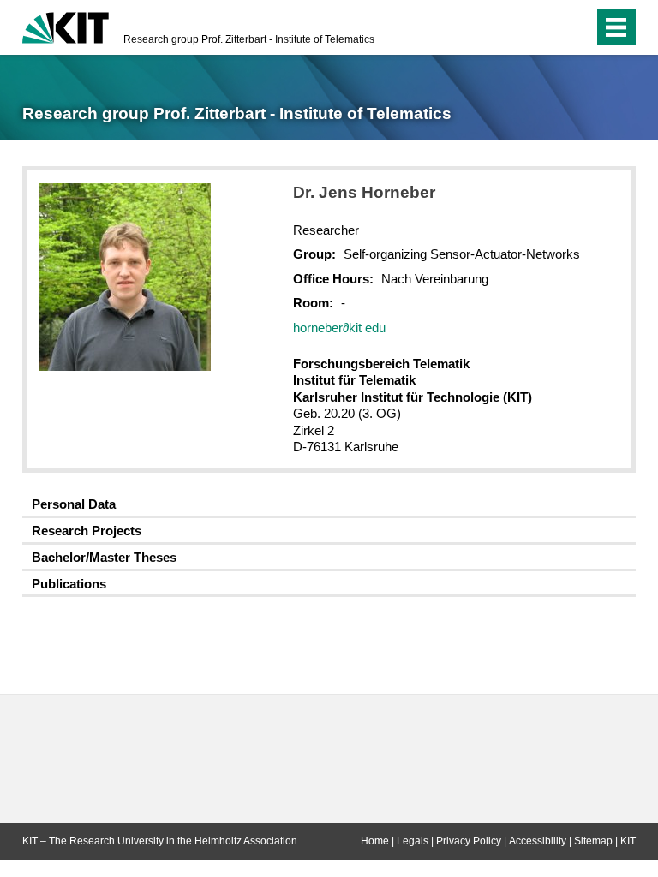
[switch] (546, 27)
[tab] (329, 505)
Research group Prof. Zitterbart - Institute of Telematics (248, 39)
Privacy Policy (468, 841)
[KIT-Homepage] (65, 26)
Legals (412, 841)
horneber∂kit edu (339, 327)
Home (375, 841)
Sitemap (593, 841)
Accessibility (537, 841)
